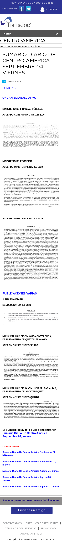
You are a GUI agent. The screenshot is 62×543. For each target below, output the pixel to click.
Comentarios (12, 82)
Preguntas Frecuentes (42, 523)
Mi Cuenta (51, 9)
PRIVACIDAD (48, 528)
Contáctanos (12, 523)
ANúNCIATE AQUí (31, 534)
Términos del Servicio (21, 528)
